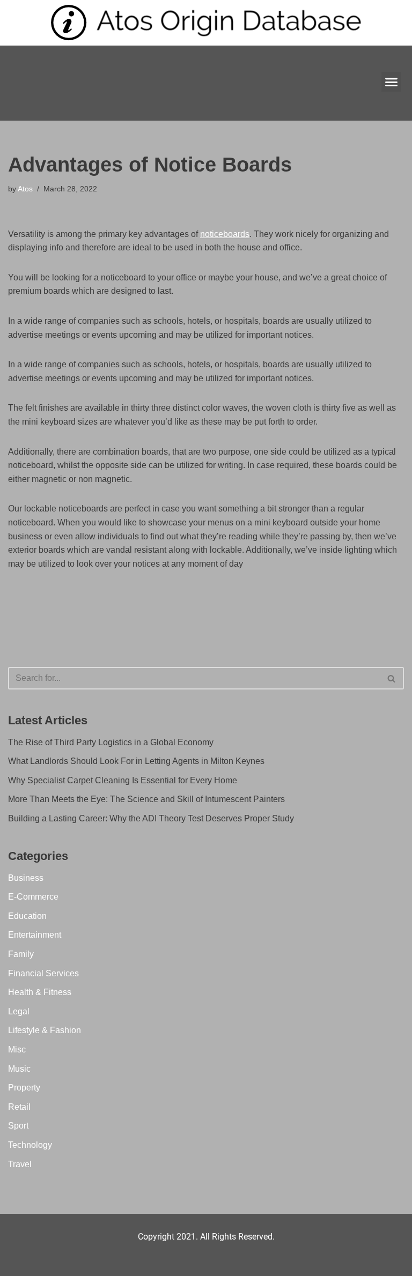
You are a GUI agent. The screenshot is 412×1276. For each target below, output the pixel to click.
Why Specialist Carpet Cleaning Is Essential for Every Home (122, 780)
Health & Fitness (39, 992)
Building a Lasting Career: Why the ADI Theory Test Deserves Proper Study (151, 818)
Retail (19, 1106)
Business (25, 877)
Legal (19, 1011)
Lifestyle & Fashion (44, 1030)
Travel (20, 1164)
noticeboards (224, 234)
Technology (30, 1144)
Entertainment (34, 934)
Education (27, 916)
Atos (25, 188)
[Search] (392, 678)
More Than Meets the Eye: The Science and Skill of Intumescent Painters (146, 799)
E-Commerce (33, 896)
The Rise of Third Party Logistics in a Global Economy (111, 742)
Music (19, 1068)
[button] (391, 82)
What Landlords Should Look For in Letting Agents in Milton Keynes (136, 761)
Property (24, 1087)
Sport (18, 1125)
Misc (17, 1049)
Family (21, 954)
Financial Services (43, 973)
